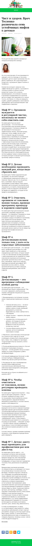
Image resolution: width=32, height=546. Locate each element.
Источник (5, 521)
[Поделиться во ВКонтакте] (7, 532)
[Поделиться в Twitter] (18, 532)
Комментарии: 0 (18, 33)
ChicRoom (16, 3)
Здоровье (10, 33)
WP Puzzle (18, 542)
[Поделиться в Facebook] (3, 532)
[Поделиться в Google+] (14, 532)
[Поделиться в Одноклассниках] (11, 532)
